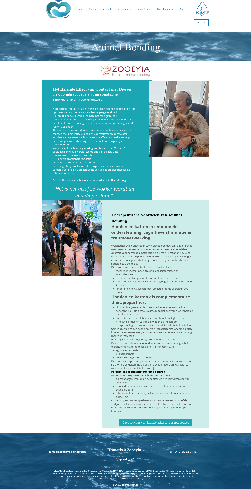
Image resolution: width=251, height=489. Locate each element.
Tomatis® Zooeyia (124, 450)
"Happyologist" (125, 459)
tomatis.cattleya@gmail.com (67, 452)
